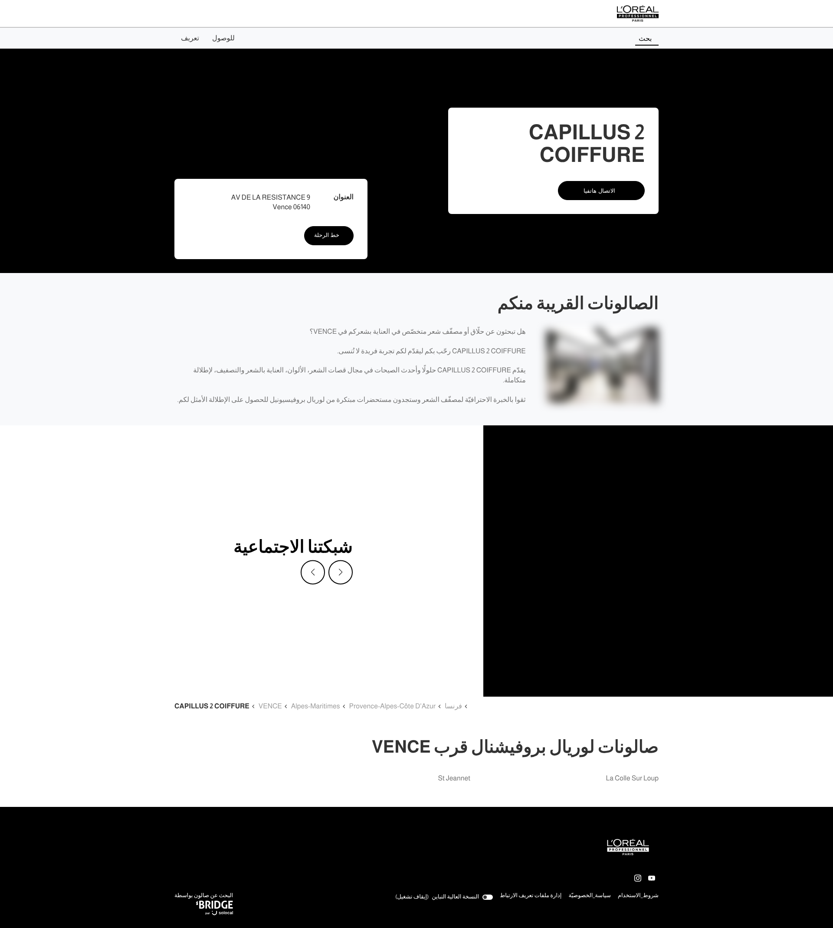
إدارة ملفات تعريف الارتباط (530, 896)
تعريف (190, 38)
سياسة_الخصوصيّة (589, 896)
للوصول (223, 38)
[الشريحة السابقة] (313, 572)
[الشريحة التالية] (340, 572)
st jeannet (454, 778)
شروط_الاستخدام (638, 896)
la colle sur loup (632, 778)
